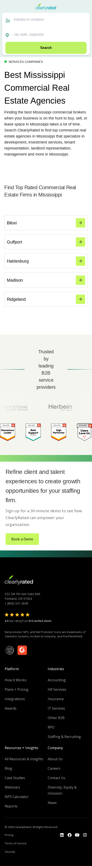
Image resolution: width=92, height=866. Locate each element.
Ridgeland (16, 299)
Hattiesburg (18, 261)
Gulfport (14, 242)
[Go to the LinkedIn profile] (61, 835)
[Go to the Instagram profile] (85, 835)
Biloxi (12, 223)
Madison (15, 280)
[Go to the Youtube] (69, 835)
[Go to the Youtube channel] (77, 835)
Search (46, 48)
